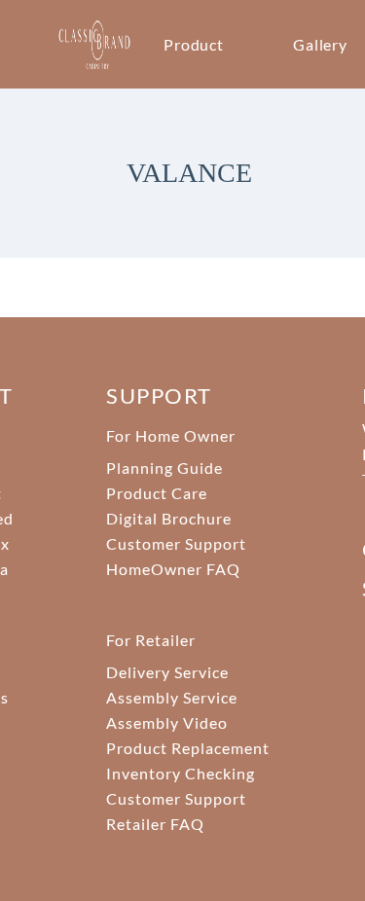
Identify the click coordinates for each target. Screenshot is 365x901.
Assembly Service (171, 697)
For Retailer (151, 640)
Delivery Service (167, 672)
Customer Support (175, 543)
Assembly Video (166, 722)
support (158, 395)
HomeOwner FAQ (172, 568)
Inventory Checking (180, 773)
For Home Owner (170, 435)
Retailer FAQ (155, 823)
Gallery (320, 44)
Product (194, 44)
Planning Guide (164, 467)
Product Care (156, 493)
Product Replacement (187, 748)
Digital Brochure (168, 518)
